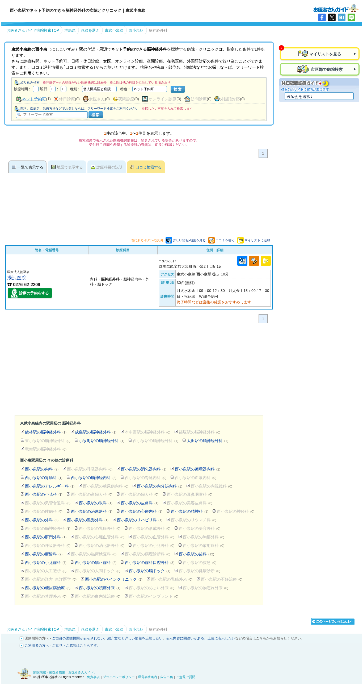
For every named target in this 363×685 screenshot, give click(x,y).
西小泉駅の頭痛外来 (99, 587)
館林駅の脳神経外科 (45, 432)
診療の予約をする (34, 293)
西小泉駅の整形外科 (87, 520)
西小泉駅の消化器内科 (143, 469)
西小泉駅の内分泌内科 (159, 486)
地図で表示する (70, 167)
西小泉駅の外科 (41, 520)
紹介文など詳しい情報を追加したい (135, 638)
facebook (322, 17)
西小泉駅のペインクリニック (113, 579)
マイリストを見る (325, 53)
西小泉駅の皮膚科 (139, 503)
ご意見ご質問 (185, 677)
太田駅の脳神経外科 (207, 440)
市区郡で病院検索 (326, 69)
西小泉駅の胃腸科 (43, 477)
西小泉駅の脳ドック (149, 570)
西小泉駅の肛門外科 (45, 537)
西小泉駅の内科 (41, 469)
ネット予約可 (34, 99)
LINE (351, 17)
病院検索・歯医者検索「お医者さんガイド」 (65, 672)
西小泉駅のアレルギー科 (49, 486)
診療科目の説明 (109, 167)
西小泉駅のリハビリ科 (139, 520)
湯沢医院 (16, 277)
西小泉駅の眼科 (95, 503)
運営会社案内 (147, 677)
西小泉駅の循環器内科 (197, 469)
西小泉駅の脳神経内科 (93, 477)
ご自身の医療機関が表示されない (78, 638)
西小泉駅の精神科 (189, 511)
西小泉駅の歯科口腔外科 (149, 562)
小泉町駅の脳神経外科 (101, 440)
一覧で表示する (30, 167)
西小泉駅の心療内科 (141, 511)
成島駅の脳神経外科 (95, 432)
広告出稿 (166, 677)
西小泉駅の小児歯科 (45, 562)
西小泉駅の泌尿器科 (91, 511)
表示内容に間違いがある (185, 638)
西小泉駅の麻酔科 (43, 554)
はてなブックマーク (341, 17)
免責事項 (93, 677)
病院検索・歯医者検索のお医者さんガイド (335, 8)
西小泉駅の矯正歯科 (95, 562)
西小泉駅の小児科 (43, 494)
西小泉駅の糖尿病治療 (47, 587)
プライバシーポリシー (119, 677)
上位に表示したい (221, 638)
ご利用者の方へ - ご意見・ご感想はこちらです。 (62, 645)
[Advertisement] (139, 370)
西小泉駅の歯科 (196, 554)
